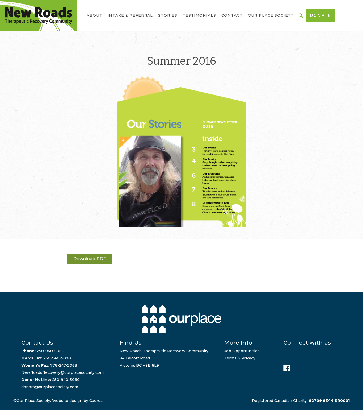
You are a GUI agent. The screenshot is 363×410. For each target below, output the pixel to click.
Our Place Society (271, 15)
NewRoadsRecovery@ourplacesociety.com (62, 372)
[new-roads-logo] (38, 15)
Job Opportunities (242, 351)
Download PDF (89, 258)
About (94, 15)
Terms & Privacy (239, 358)
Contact (232, 15)
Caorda (96, 400)
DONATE (320, 15)
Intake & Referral (130, 15)
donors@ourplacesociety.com (49, 386)
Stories (167, 15)
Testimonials (199, 15)
